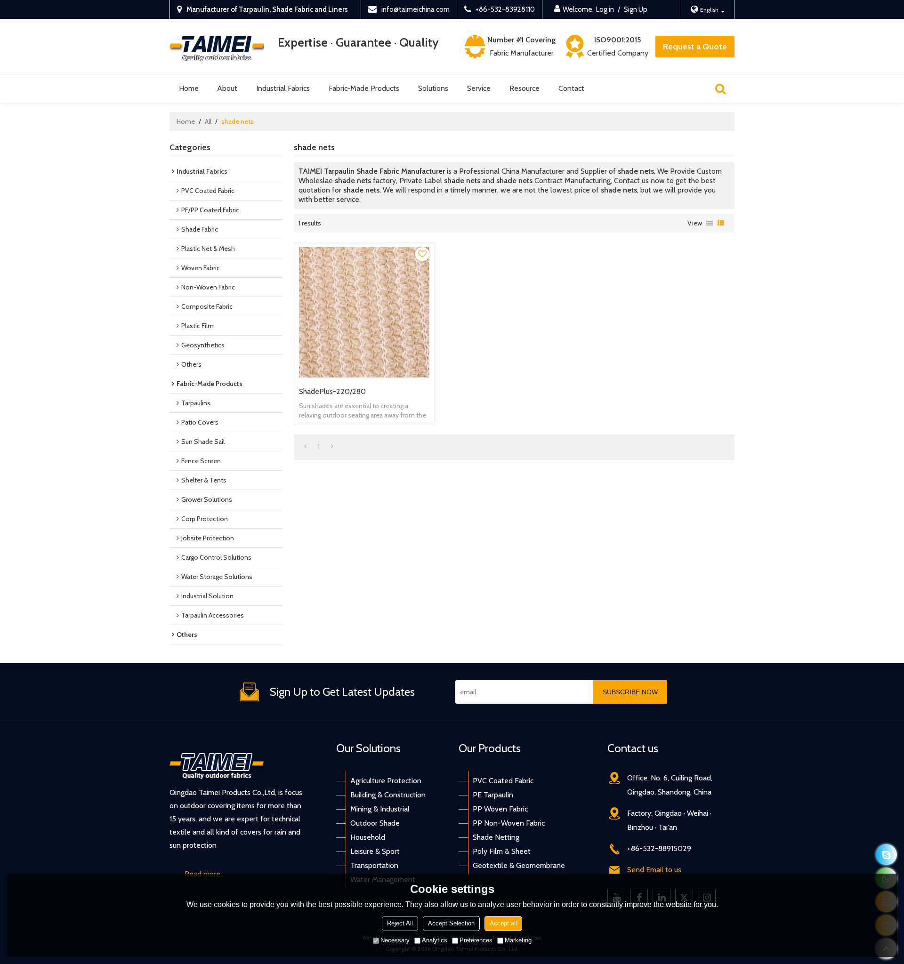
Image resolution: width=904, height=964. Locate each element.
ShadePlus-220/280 (332, 391)
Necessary (395, 940)
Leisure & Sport (375, 851)
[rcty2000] (886, 854)
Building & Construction (388, 794)
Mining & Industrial (380, 808)
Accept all (503, 923)
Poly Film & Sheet (502, 851)
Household (367, 837)
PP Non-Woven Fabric (509, 823)
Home (189, 88)
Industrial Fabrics (283, 88)
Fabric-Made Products (364, 88)
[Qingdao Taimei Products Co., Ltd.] (217, 47)
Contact (571, 88)
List (709, 223)
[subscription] (630, 692)
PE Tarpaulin (493, 794)
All (208, 121)
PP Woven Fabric (500, 808)
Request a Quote (695, 46)
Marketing (518, 940)
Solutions (433, 88)
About (227, 88)
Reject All (400, 923)
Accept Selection (451, 923)
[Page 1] (305, 446)
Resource (524, 88)
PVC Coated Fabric (503, 780)
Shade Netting (496, 837)
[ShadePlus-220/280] (364, 312)
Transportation (374, 865)
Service (479, 88)
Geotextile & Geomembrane (519, 865)
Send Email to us (654, 869)
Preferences (476, 940)
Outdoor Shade (375, 823)
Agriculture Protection (385, 780)
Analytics (434, 940)
